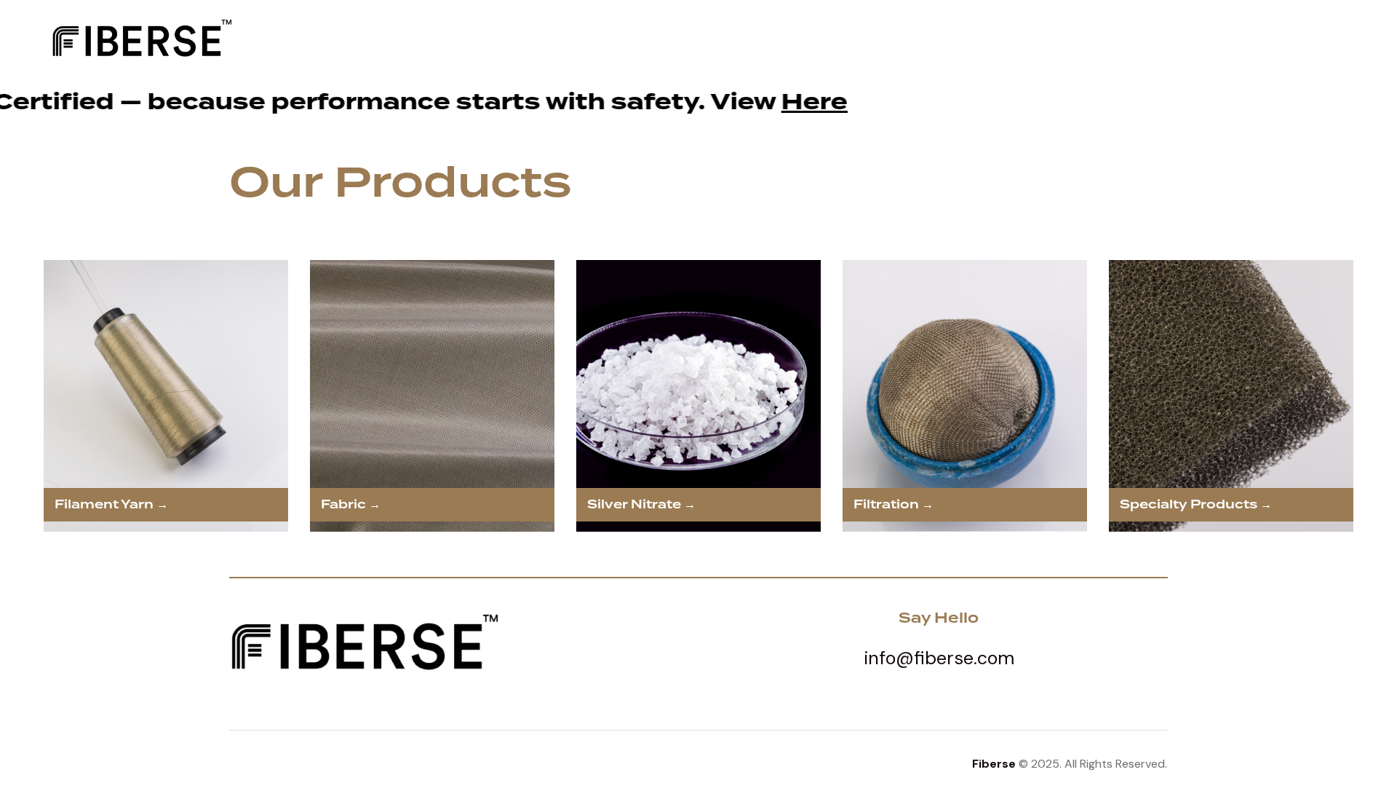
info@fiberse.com (939, 658)
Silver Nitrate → (641, 505)
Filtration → (893, 505)
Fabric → (351, 505)
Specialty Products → (1196, 505)
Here (483, 102)
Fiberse (994, 763)
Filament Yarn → (111, 505)
